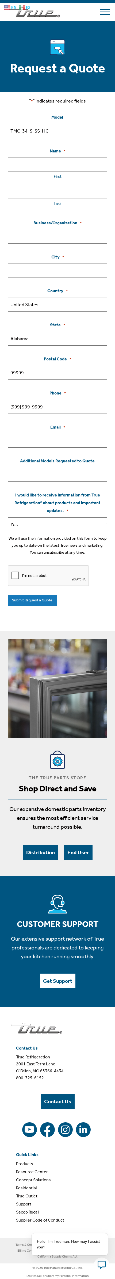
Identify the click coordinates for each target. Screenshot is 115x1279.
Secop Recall (27, 1212)
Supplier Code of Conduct (40, 1220)
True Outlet (26, 1195)
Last (57, 203)
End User (78, 852)
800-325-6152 (30, 1077)
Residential (26, 1187)
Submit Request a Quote (32, 600)
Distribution (40, 852)
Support (23, 1204)
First (58, 176)
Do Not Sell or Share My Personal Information (57, 1276)
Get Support (57, 981)
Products (24, 1163)
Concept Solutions (33, 1179)
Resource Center (32, 1171)
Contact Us (57, 1101)
